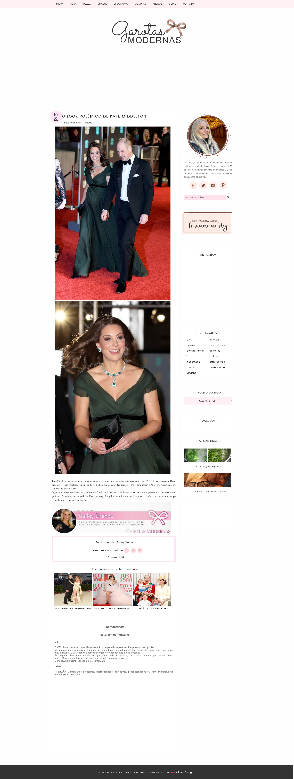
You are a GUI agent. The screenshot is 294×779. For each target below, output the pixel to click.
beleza (191, 345)
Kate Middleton (72, 122)
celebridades (217, 345)
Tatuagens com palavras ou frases (209, 491)
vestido (88, 122)
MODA (73, 3)
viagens (191, 373)
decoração (193, 362)
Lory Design (186, 772)
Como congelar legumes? (208, 466)
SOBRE (172, 3)
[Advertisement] (147, 77)
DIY (189, 339)
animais (214, 339)
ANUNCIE (157, 3)
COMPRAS (140, 3)
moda (190, 367)
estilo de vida (217, 362)
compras (214, 350)
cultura (213, 356)
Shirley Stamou (125, 542)
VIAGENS (102, 3)
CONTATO (188, 3)
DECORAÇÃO (121, 3)
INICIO (59, 3)
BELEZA (87, 3)
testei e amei (217, 367)
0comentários (117, 557)
